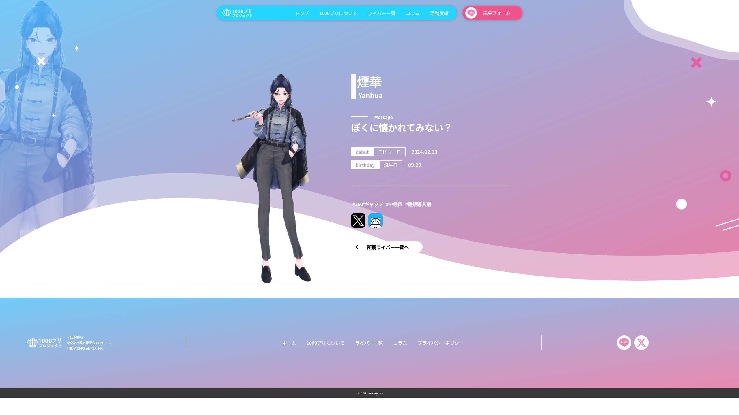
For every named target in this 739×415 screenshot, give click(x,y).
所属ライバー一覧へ (388, 247)
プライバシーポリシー (440, 342)
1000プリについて (338, 13)
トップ (302, 13)
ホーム (289, 342)
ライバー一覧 (381, 13)
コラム (413, 13)
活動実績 (439, 13)
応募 (497, 12)
